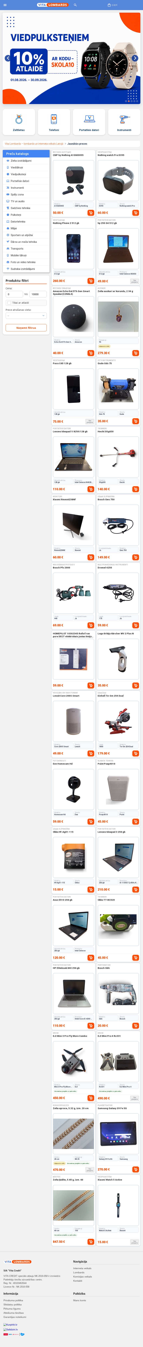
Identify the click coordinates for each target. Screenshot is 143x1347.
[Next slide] (135, 58)
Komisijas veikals (82, 1276)
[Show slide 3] (131, 101)
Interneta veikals (82, 1268)
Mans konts (79, 1300)
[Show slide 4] (134, 101)
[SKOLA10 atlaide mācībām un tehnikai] (71, 58)
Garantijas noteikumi (14, 1317)
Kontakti (77, 1280)
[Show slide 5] (137, 101)
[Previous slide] (8, 58)
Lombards (78, 1272)
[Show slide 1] (126, 101)
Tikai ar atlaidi (20, 302)
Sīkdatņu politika (12, 1304)
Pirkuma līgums (12, 1308)
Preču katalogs (17, 154)
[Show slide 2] (129, 101)
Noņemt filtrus (26, 327)
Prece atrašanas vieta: (18, 309)
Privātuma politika (13, 1300)
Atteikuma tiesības (13, 1312)
